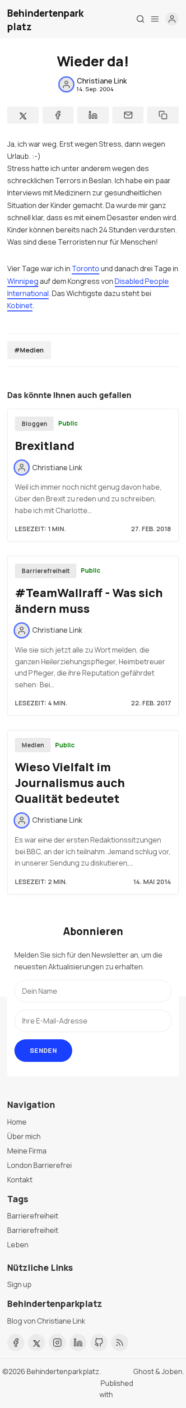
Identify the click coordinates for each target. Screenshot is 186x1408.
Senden (43, 1050)
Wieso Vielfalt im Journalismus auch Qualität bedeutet (70, 782)
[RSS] (119, 1342)
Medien (33, 745)
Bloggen (34, 424)
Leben (17, 1245)
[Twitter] (36, 1342)
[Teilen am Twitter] (23, 115)
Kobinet (20, 305)
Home (17, 1122)
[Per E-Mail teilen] (128, 115)
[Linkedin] (78, 1342)
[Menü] (155, 19)
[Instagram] (57, 1342)
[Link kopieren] (163, 115)
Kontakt (20, 1180)
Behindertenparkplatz (63, 1371)
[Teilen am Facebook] (58, 115)
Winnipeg (22, 281)
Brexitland (44, 446)
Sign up (19, 1284)
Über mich (24, 1136)
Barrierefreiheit (46, 571)
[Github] (98, 1342)
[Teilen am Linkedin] (93, 115)
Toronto (85, 268)
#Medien (29, 350)
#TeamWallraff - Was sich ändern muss (89, 600)
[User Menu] (172, 19)
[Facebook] (15, 1342)
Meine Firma (26, 1151)
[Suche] (140, 19)
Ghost (143, 1371)
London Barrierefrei (39, 1165)
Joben (172, 1371)
